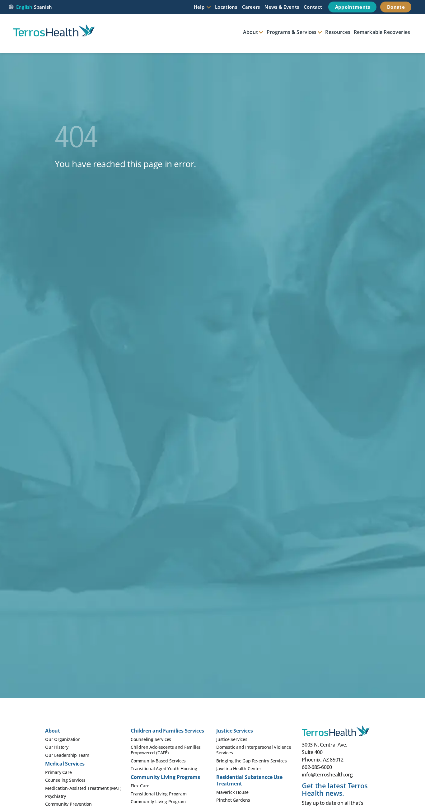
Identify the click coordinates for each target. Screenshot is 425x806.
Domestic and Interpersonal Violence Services (253, 750)
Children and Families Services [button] (167, 730)
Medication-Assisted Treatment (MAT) (83, 788)
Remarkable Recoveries (382, 32)
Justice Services (231, 739)
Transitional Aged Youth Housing (164, 768)
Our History (56, 747)
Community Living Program (158, 801)
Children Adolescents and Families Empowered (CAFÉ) (166, 750)
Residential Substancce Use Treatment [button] (249, 780)
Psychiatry (55, 796)
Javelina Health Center (238, 768)
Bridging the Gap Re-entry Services (251, 761)
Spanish (43, 7)
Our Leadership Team (67, 755)
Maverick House (232, 792)
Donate (396, 7)
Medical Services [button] (65, 763)
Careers (251, 7)
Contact (313, 7)
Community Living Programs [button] (165, 777)
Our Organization (63, 739)
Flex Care (140, 786)
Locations (226, 7)
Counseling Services (65, 780)
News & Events (281, 7)
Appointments (352, 7)
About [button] (250, 32)
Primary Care (58, 772)
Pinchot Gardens (233, 800)
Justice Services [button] (234, 730)
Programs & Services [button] (292, 32)
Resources (337, 32)
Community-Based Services (158, 761)
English (24, 7)
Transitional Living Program (159, 794)
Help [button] (199, 7)
